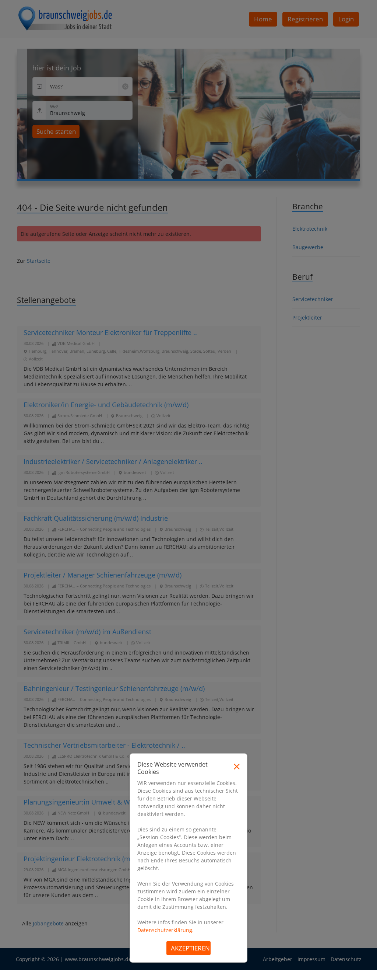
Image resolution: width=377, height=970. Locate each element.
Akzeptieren (190, 948)
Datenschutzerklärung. (165, 930)
